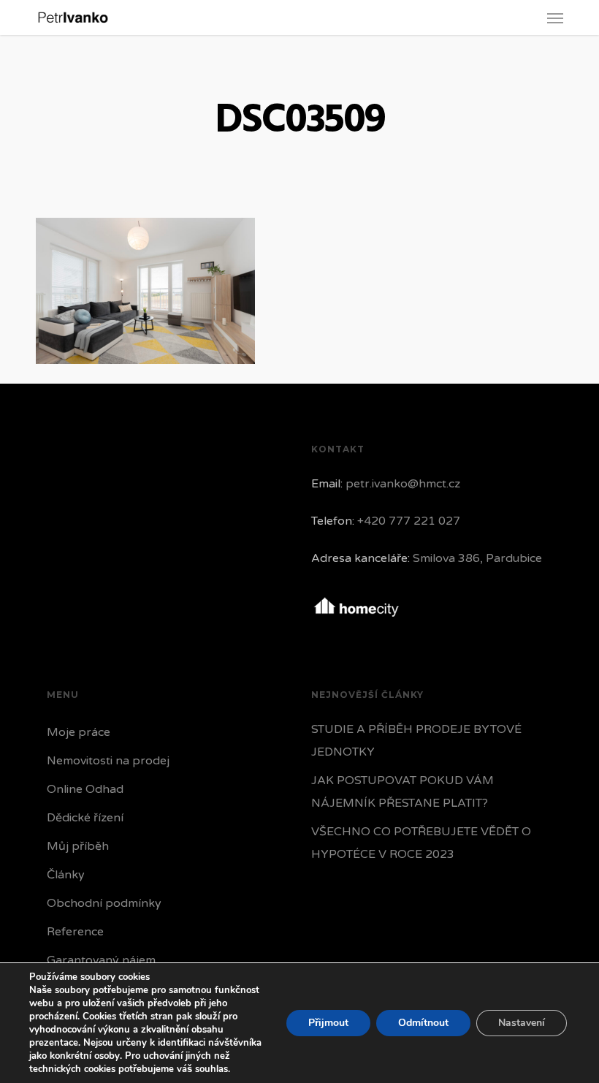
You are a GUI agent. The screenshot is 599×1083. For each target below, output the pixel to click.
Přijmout (328, 1023)
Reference (75, 931)
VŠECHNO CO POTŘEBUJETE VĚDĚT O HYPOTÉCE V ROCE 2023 (421, 843)
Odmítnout (423, 1023)
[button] (555, 17)
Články (66, 874)
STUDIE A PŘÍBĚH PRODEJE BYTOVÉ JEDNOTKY (416, 740)
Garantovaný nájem (101, 960)
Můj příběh (78, 846)
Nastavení (521, 1023)
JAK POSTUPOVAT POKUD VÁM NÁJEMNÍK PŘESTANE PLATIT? (402, 791)
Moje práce (78, 732)
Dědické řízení (85, 817)
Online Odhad (85, 789)
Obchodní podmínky (104, 903)
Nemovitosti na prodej (108, 760)
